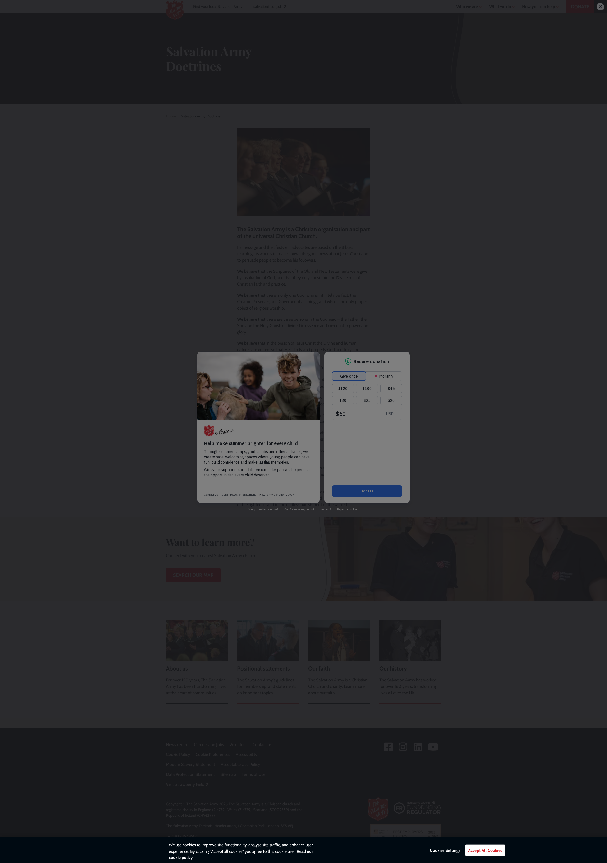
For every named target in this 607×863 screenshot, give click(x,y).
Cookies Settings (445, 850)
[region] (303, 850)
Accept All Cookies (485, 850)
